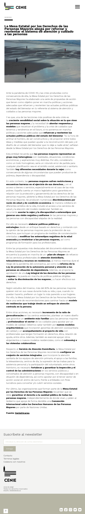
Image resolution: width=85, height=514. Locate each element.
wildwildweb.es (15, 490)
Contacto (8, 455)
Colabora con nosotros (14, 462)
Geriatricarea (22, 413)
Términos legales (11, 458)
